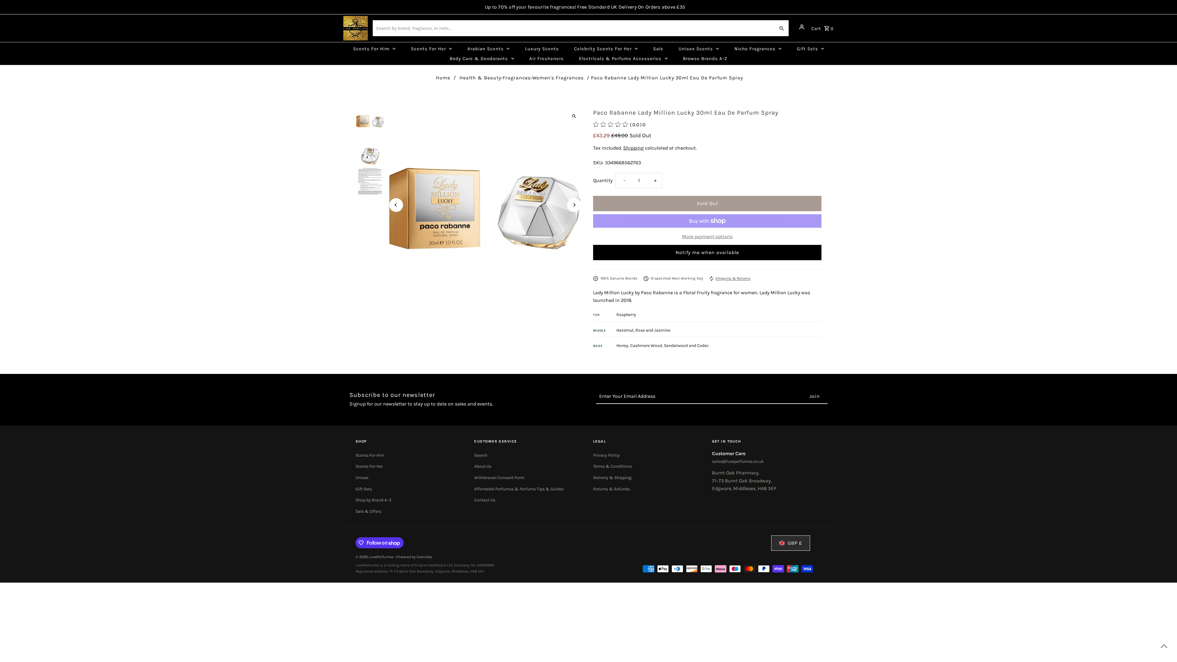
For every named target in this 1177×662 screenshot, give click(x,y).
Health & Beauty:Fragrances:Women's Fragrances (521, 78)
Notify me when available (707, 252)
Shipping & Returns (732, 278)
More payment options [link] (707, 236)
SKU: (598, 163)
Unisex (362, 477)
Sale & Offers (368, 511)
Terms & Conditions (612, 466)
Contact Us (484, 500)
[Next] (574, 205)
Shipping (633, 148)
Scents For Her (369, 466)
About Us (482, 466)
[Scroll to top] (1164, 646)
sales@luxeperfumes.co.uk (738, 461)
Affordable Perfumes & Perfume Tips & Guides (519, 489)
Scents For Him (370, 455)
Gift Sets (364, 489)
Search (480, 455)
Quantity (602, 180)
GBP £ (795, 543)
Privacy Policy (606, 455)
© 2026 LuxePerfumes (375, 557)
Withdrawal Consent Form (499, 477)
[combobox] (573, 28)
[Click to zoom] (574, 116)
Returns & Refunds (611, 489)
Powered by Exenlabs (414, 557)
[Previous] (396, 205)
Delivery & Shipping (612, 477)
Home (443, 78)
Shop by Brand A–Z (373, 500)
